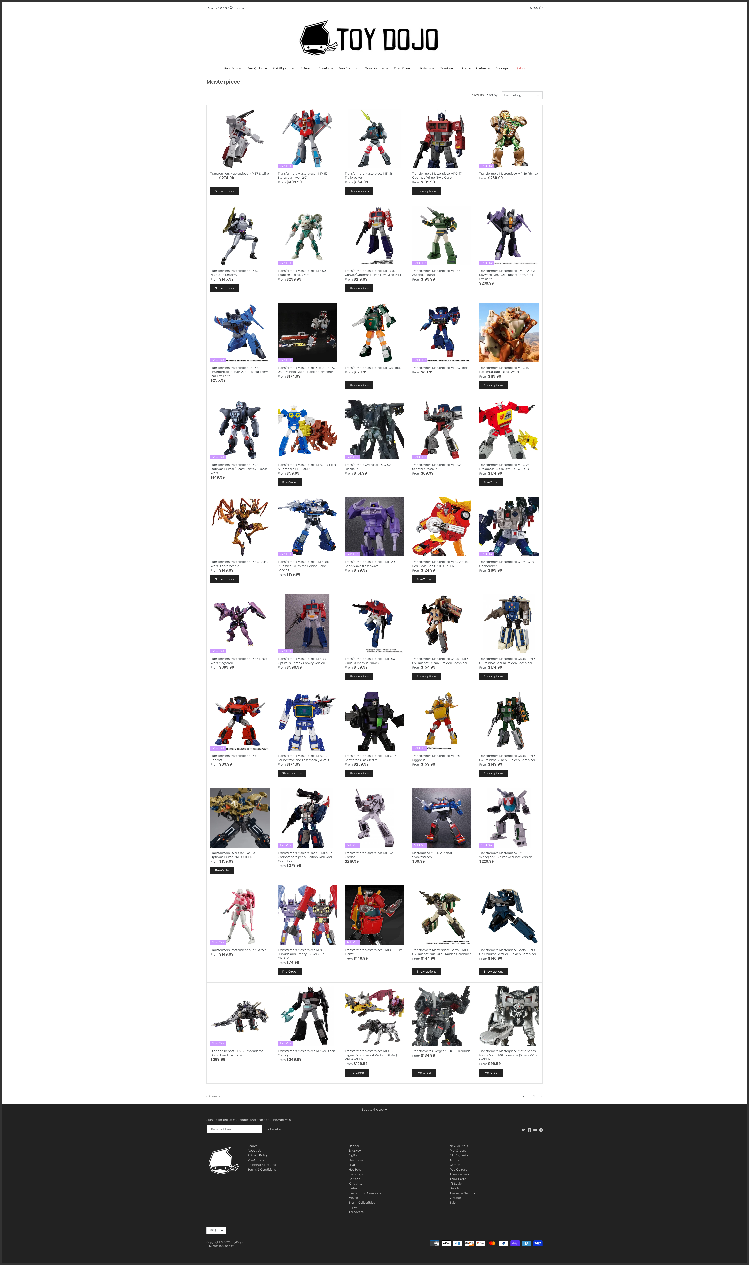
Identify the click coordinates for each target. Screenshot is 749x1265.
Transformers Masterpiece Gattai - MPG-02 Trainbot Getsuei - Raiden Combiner (508, 952)
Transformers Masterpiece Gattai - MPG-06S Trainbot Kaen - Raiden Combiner (307, 370)
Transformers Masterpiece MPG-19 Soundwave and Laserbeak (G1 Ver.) (303, 758)
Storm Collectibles (362, 1202)
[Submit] (231, 8)
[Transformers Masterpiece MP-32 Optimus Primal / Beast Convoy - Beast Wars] (240, 430)
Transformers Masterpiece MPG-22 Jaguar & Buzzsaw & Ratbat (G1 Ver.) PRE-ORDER (371, 1055)
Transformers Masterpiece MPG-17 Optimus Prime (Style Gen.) (437, 175)
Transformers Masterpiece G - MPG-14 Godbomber (506, 564)
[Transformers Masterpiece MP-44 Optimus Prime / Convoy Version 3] (307, 624)
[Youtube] (535, 1130)
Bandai (354, 1146)
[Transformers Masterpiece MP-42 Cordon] (374, 818)
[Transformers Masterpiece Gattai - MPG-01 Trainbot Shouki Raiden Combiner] (509, 624)
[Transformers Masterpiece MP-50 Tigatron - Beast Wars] (307, 235)
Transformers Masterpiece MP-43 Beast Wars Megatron (238, 661)
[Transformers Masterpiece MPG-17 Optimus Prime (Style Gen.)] (441, 138)
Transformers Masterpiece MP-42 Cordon (369, 855)
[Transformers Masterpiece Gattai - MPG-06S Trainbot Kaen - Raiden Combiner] (307, 333)
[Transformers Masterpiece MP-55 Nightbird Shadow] (240, 235)
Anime (454, 1160)
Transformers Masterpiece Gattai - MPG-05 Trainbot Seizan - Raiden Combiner (441, 661)
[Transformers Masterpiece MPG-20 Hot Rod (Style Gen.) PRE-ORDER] (441, 527)
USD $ (212, 1230)
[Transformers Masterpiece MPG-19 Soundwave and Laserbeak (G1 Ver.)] (307, 721)
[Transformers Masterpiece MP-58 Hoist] (374, 333)
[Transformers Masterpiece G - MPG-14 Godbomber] (509, 527)
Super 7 (354, 1207)
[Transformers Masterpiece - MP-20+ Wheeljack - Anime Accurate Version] (509, 818)
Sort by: (492, 95)
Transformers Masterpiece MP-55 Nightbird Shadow (234, 273)
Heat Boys (356, 1160)
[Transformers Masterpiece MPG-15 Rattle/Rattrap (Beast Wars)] (509, 333)
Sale (453, 1202)
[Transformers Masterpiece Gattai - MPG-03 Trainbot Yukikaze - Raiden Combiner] (441, 915)
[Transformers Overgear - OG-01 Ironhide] (441, 1016)
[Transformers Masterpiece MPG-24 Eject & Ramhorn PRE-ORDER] (307, 430)
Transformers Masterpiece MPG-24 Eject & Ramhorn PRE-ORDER (307, 467)
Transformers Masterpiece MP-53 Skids (440, 368)
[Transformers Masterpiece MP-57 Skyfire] (240, 138)
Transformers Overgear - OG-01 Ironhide (441, 1051)
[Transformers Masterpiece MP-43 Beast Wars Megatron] (240, 624)
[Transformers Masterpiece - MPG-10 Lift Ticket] (374, 915)
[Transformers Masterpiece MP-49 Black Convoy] (307, 1016)
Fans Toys (356, 1174)
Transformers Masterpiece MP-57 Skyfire (239, 173)
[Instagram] (541, 1130)
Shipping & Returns (262, 1165)
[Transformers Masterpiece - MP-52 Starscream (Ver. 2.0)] (307, 138)
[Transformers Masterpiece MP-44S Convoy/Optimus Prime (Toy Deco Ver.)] (374, 235)
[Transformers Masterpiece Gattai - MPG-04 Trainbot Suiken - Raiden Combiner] (509, 721)
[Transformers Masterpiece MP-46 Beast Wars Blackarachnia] (240, 527)
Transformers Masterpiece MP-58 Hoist (373, 368)
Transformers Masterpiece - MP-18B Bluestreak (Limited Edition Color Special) (303, 566)
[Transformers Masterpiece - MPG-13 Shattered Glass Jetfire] (374, 721)
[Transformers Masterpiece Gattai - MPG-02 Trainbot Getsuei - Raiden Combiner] (509, 915)
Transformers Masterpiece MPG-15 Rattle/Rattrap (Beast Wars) (504, 370)
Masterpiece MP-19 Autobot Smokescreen (432, 855)
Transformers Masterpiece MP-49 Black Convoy (306, 1053)
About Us (254, 1150)
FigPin (353, 1155)
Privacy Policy (258, 1155)
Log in (211, 8)
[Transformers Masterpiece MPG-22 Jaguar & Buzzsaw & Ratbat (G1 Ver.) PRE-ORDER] (374, 1016)
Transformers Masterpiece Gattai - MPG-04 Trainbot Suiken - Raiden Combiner (508, 758)
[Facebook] (529, 1130)
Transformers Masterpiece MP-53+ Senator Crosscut (436, 467)
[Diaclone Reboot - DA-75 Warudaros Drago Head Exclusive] (240, 1016)
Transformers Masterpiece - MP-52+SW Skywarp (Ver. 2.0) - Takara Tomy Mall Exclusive (507, 275)
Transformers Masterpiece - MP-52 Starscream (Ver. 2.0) (302, 175)
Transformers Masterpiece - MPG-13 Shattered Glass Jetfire (370, 758)
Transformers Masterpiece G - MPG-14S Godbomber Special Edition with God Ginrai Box (306, 857)
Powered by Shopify (220, 1245)
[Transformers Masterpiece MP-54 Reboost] (240, 721)
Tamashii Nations (462, 1193)
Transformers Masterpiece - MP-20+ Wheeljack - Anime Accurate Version (505, 855)
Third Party (458, 1179)
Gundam (456, 1188)
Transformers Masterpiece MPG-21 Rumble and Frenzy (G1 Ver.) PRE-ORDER (302, 954)
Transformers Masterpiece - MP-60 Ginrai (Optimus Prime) (370, 661)
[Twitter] (523, 1130)
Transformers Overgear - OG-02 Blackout (368, 467)
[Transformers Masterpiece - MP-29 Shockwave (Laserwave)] (374, 527)
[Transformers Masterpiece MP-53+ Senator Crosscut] (441, 430)
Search (253, 1146)
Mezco (353, 1198)
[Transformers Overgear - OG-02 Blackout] (374, 430)
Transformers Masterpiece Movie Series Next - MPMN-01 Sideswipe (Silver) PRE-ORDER (508, 1055)
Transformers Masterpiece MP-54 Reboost (234, 758)
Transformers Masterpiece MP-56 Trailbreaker (369, 175)
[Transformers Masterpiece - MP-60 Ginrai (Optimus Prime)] (374, 624)
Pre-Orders (256, 1160)
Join (223, 8)
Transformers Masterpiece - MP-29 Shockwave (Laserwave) (370, 564)
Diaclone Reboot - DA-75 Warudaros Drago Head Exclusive (236, 1053)
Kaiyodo (354, 1179)
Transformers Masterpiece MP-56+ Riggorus (437, 758)
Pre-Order (289, 482)
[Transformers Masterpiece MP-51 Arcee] (240, 915)
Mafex (353, 1188)
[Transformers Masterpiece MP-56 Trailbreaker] (374, 138)
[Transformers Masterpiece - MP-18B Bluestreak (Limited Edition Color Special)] (307, 527)
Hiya (352, 1165)
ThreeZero (356, 1212)
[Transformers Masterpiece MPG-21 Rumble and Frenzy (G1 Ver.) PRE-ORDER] (307, 915)
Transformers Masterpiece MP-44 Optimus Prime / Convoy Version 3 (302, 661)
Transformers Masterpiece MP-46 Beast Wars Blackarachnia (239, 564)
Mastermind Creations (365, 1193)
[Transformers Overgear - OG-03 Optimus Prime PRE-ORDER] (240, 818)
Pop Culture (458, 1169)
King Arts (355, 1183)
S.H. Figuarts (459, 1155)
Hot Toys (355, 1169)
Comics (455, 1165)
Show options (224, 191)
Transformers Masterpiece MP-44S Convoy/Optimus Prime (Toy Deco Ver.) (373, 273)
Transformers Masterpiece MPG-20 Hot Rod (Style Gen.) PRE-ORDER (440, 564)
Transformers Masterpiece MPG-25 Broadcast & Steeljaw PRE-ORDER (504, 467)
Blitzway (355, 1150)
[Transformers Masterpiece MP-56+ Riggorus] (441, 721)
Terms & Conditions (262, 1169)
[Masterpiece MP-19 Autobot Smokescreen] (441, 818)
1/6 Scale (456, 1183)
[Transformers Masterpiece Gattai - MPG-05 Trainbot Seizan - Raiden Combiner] (441, 624)
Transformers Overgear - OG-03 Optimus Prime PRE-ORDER (233, 855)
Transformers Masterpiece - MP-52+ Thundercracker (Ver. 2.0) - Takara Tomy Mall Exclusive (239, 372)
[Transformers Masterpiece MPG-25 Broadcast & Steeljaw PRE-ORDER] (509, 430)
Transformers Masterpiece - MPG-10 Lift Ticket (373, 952)
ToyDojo (237, 1242)
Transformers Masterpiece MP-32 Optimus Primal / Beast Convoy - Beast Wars (238, 469)
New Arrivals (459, 1146)
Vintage (455, 1198)
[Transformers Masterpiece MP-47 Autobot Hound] (441, 235)
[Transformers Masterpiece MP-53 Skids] (441, 333)
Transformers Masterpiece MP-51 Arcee (238, 950)
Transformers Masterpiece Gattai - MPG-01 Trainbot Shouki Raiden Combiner (508, 661)
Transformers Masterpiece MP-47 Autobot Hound (436, 273)
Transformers (459, 1174)
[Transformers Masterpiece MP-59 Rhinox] (509, 138)
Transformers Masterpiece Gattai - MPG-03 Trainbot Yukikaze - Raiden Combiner (441, 952)
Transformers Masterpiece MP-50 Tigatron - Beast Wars (302, 273)
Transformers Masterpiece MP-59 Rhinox (508, 173)
